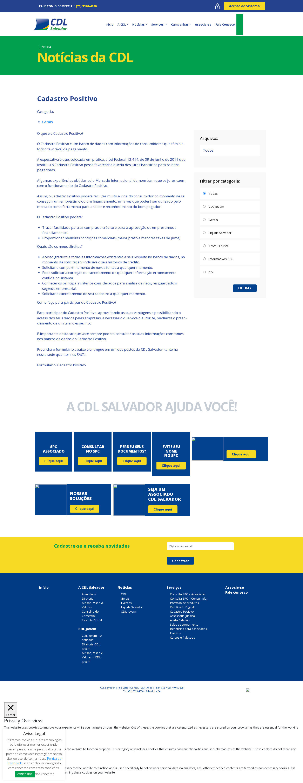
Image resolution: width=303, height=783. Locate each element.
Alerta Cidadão (180, 620)
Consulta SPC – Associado (187, 594)
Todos (208, 150)
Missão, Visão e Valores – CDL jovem (92, 657)
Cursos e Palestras (182, 637)
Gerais (47, 121)
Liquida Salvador (132, 607)
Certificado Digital (182, 607)
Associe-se (203, 24)
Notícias (124, 587)
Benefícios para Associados (188, 629)
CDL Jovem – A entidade (92, 638)
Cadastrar (180, 561)
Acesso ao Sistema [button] (244, 6)
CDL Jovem (87, 629)
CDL (124, 594)
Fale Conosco (225, 24)
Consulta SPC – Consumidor (189, 598)
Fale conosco (236, 592)
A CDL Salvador (91, 587)
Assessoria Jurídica (182, 616)
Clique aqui (53, 461)
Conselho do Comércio (90, 614)
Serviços (174, 587)
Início (44, 587)
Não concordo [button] (44, 774)
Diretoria (88, 598)
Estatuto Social (92, 620)
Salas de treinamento (184, 624)
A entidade (89, 594)
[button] (122, 24)
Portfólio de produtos (184, 603)
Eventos (126, 603)
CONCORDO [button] (24, 774)
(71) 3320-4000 (86, 6)
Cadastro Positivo (182, 611)
